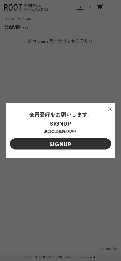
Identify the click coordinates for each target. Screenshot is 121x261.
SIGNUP (60, 144)
